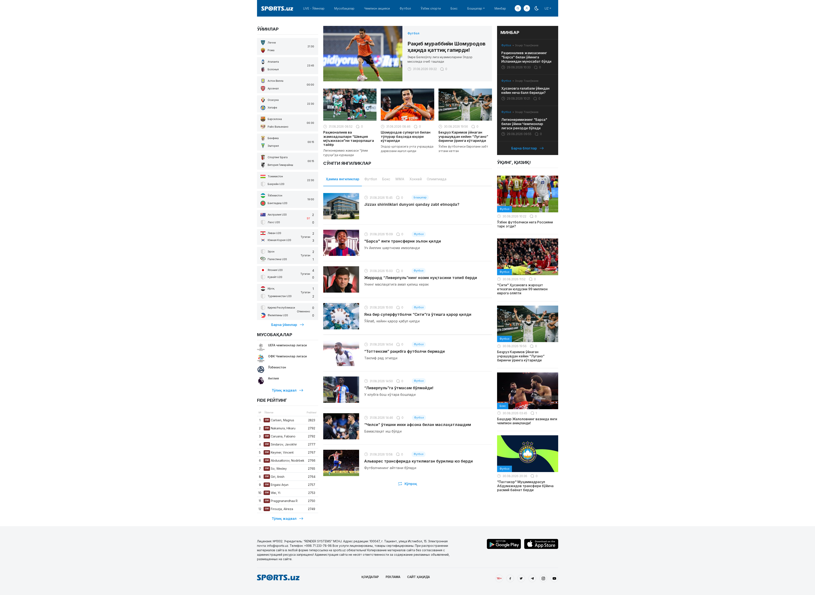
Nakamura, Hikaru (280, 428)
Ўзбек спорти (431, 8)
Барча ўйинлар (284, 325)
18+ (499, 578)
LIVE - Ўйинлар (314, 8)
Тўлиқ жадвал (284, 390)
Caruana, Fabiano (280, 436)
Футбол (405, 8)
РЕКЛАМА (393, 577)
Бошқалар (420, 197)
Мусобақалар (344, 8)
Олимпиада (436, 179)
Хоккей (415, 179)
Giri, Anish (274, 476)
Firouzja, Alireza (279, 509)
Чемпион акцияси (377, 8)
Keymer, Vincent (279, 452)
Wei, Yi (272, 493)
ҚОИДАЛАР (370, 577)
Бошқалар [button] (474, 8)
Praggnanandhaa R (281, 501)
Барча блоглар (524, 148)
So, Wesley (276, 468)
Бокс (454, 8)
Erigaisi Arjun (276, 484)
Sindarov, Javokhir (281, 444)
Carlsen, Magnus (279, 420)
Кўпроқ (411, 484)
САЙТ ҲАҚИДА (418, 577)
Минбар (500, 8)
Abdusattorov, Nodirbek (284, 460)
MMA (399, 179)
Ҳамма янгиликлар (342, 179)
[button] (527, 8)
